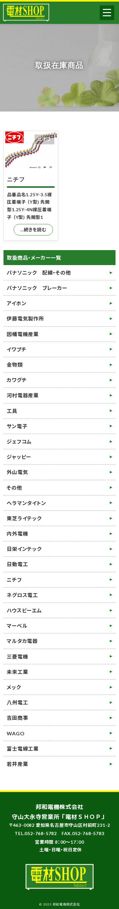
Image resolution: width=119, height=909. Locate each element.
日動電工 (17, 564)
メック (14, 687)
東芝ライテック (24, 518)
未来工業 (17, 672)
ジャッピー (19, 457)
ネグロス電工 (22, 595)
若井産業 (17, 764)
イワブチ (16, 349)
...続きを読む (33, 229)
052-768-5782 (40, 833)
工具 (12, 411)
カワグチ (17, 380)
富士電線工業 (23, 749)
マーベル (17, 626)
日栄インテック (24, 549)
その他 (14, 488)
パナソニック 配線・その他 (39, 273)
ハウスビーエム (24, 610)
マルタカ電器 (22, 641)
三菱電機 (17, 656)
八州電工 (17, 702)
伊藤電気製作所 (25, 318)
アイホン (16, 303)
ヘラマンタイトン (26, 503)
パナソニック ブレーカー (37, 288)
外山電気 (17, 472)
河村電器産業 (23, 395)
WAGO (15, 733)
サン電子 (17, 426)
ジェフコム (19, 441)
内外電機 (17, 533)
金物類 (15, 365)
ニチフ (16, 179)
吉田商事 (17, 718)
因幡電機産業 (23, 334)
